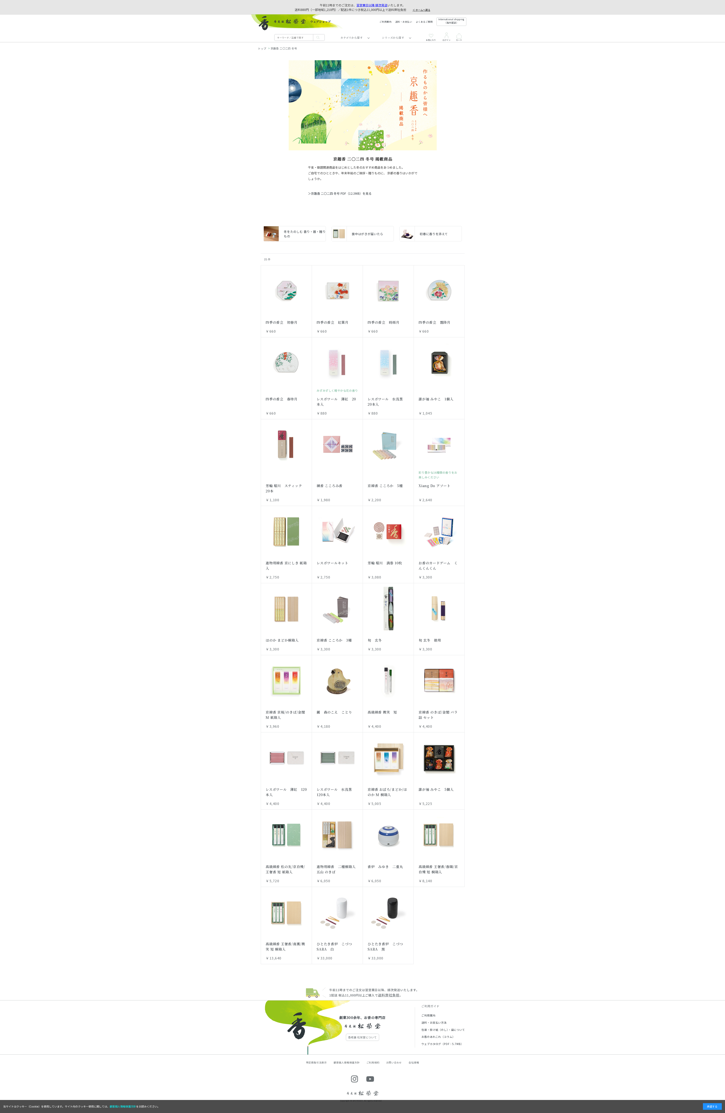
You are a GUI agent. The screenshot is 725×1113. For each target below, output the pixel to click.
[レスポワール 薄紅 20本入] (337, 362)
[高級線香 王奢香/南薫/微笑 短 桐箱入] (286, 912)
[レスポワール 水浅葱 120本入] (337, 757)
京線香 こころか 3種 (334, 640)
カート (459, 40)
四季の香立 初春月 (281, 322)
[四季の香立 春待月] (286, 362)
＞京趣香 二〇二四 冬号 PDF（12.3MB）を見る (340, 193)
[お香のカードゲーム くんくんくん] (439, 531)
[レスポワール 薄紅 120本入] (286, 757)
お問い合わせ (394, 1062)
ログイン (446, 40)
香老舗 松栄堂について (362, 1037)
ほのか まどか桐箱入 (282, 640)
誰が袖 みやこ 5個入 (436, 789)
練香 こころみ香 (329, 485)
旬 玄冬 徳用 (430, 640)
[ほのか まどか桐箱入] (286, 608)
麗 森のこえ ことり (334, 712)
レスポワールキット (332, 562)
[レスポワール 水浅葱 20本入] (388, 362)
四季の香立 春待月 (281, 398)
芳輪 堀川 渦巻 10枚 (385, 562)
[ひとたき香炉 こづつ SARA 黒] (388, 912)
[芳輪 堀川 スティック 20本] (286, 444)
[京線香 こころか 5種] (388, 444)
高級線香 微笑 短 (382, 712)
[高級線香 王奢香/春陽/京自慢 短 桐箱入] (439, 835)
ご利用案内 (385, 21)
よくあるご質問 (424, 21)
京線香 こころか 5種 (385, 485)
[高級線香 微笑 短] (388, 680)
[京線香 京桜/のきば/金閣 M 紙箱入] (286, 680)
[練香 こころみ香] (337, 444)
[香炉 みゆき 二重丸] (388, 835)
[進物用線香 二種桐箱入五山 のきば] (337, 835)
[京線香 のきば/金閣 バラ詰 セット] (439, 680)
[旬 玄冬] (388, 608)
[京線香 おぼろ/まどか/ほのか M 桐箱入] (388, 757)
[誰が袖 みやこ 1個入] (439, 362)
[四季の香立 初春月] (286, 290)
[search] (319, 37)
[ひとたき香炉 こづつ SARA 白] (337, 912)
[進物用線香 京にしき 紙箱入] (286, 531)
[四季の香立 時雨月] (388, 290)
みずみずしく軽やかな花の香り (337, 390)
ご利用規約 (372, 1062)
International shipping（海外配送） (451, 21)
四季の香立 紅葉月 (332, 322)
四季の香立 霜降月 (434, 322)
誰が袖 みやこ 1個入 (436, 398)
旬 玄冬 (375, 640)
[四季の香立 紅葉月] (337, 290)
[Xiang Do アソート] (439, 444)
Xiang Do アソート (434, 485)
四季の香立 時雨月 (383, 322)
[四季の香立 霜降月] (439, 290)
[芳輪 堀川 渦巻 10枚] (388, 531)
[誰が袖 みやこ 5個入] (439, 757)
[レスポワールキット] (337, 531)
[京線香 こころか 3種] (337, 608)
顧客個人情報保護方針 (347, 1062)
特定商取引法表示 (316, 1062)
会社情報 (414, 1062)
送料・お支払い (403, 21)
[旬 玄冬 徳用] (439, 608)
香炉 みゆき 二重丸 (385, 866)
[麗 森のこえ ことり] (337, 680)
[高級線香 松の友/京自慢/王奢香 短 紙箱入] (286, 835)
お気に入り (431, 40)
